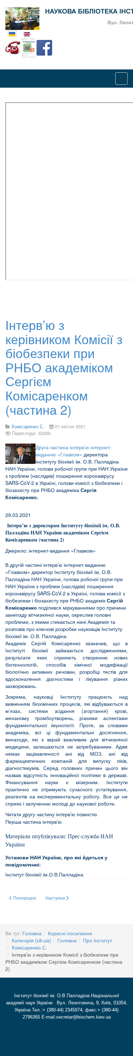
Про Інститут (97, 940)
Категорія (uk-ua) (31, 940)
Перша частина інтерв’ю (33, 821)
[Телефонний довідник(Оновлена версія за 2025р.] (13, 47)
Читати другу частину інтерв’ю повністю (51, 814)
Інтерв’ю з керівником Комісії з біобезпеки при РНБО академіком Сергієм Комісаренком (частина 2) (64, 366)
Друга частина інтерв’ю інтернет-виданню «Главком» (73, 451)
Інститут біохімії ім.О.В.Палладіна (44, 874)
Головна (31, 933)
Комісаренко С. (29, 947)
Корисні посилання (70, 933)
